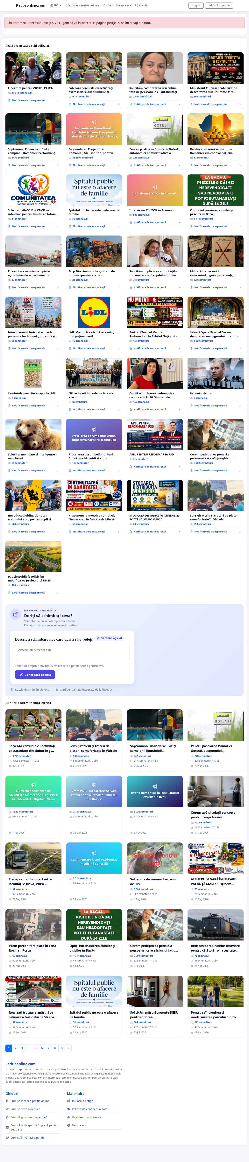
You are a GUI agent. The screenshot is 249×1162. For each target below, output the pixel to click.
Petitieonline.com (30, 5)
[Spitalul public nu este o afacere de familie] (94, 202)
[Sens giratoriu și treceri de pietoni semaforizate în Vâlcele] (216, 508)
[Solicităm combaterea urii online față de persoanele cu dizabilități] (155, 80)
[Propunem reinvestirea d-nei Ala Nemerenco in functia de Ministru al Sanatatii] (94, 508)
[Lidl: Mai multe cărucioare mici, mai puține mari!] (94, 325)
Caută (143, 5)
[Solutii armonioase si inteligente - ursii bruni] (33, 447)
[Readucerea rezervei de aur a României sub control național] (216, 141)
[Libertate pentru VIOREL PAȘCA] (33, 78)
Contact (108, 5)
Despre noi (124, 5)
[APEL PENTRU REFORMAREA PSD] (155, 445)
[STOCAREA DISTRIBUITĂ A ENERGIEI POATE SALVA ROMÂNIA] (155, 508)
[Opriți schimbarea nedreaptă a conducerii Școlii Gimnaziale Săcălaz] (155, 386)
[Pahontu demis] (216, 384)
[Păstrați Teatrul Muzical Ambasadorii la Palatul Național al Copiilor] (155, 325)
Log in (196, 5)
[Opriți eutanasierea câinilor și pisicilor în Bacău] (216, 202)
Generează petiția (38, 675)
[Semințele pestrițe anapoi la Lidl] (33, 384)
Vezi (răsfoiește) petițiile (83, 5)
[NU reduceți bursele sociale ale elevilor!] (94, 386)
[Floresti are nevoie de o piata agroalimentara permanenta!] (33, 264)
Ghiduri (11, 1093)
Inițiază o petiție (219, 5)
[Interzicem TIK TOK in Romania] (155, 200)
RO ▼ (58, 5)
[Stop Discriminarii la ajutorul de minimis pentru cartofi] (94, 264)
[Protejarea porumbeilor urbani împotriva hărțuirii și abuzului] (94, 447)
